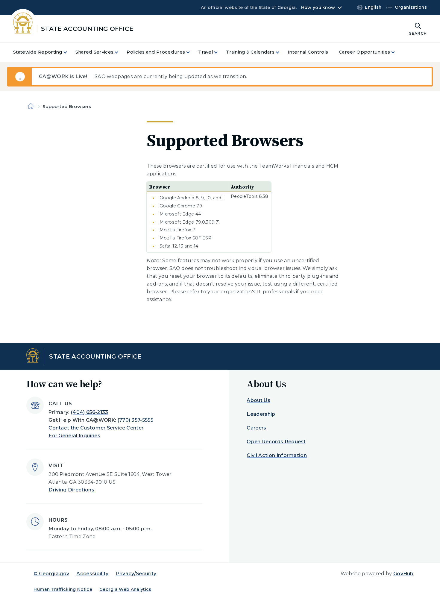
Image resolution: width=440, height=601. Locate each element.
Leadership (261, 414)
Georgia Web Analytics (125, 589)
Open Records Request (276, 441)
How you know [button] (318, 7)
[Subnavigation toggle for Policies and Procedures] (191, 52)
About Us (258, 400)
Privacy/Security (136, 573)
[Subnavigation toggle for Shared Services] (120, 52)
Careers (256, 428)
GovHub (403, 573)
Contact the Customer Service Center (95, 428)
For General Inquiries (74, 435)
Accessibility (92, 573)
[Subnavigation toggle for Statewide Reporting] (68, 52)
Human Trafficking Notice (63, 589)
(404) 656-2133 (89, 412)
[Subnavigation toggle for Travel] (219, 52)
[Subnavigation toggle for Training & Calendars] (281, 52)
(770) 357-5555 (135, 420)
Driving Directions (71, 490)
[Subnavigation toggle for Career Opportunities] (396, 52)
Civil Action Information (277, 455)
